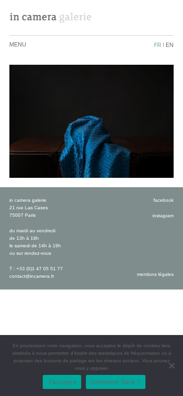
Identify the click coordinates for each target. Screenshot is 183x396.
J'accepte (61, 382)
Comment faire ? (116, 382)
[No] (171, 365)
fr (157, 45)
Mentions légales (155, 274)
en (170, 45)
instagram (163, 215)
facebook (163, 200)
